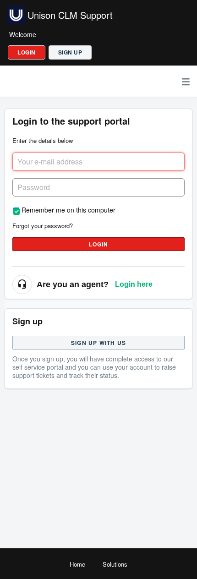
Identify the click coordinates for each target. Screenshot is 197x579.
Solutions (115, 564)
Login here (134, 284)
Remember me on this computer (68, 209)
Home (77, 564)
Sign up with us (98, 343)
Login (99, 244)
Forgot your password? (42, 225)
